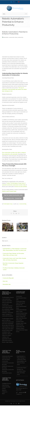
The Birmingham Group (7, 203)
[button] (3, 227)
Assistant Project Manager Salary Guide (21, 322)
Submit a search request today (9, 191)
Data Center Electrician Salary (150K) (21, 319)
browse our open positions (21, 186)
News (3, 393)
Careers (4, 388)
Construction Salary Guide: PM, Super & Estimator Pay (20, 303)
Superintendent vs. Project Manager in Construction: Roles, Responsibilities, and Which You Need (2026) (21, 360)
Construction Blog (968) (8, 278)
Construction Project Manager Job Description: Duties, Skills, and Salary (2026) (21, 371)
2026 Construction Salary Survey (22, 330)
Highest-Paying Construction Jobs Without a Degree (20, 326)
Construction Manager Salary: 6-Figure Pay (21, 315)
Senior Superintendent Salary (21, 307)
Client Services (5, 385)
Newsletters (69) (6, 284)
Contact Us (4, 392)
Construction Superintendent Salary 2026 (21, 298)
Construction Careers (7, 373)
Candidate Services (6, 383)
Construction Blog (22, 203)
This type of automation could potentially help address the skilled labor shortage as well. (14, 89)
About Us (4, 390)
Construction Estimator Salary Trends (21, 310)
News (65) (5, 281)
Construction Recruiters (7, 356)
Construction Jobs (6, 357)
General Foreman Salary (21, 313)
